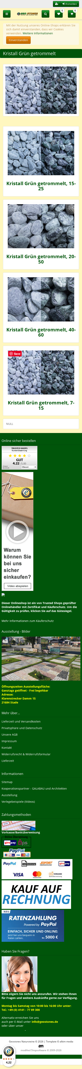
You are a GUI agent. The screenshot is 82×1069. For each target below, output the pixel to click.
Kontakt (7, 748)
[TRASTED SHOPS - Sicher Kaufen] (17, 531)
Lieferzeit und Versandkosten (21, 721)
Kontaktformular (13, 1029)
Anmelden (71, 4)
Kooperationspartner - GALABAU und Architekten (34, 788)
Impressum (9, 741)
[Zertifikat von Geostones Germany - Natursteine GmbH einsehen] (19, 457)
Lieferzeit (8, 761)
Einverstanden (18, 40)
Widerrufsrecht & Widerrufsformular (26, 754)
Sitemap (7, 782)
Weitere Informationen (38, 33)
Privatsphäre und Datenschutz (22, 728)
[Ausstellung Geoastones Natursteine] (41, 658)
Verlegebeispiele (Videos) (18, 801)
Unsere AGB (10, 734)
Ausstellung (9, 795)
